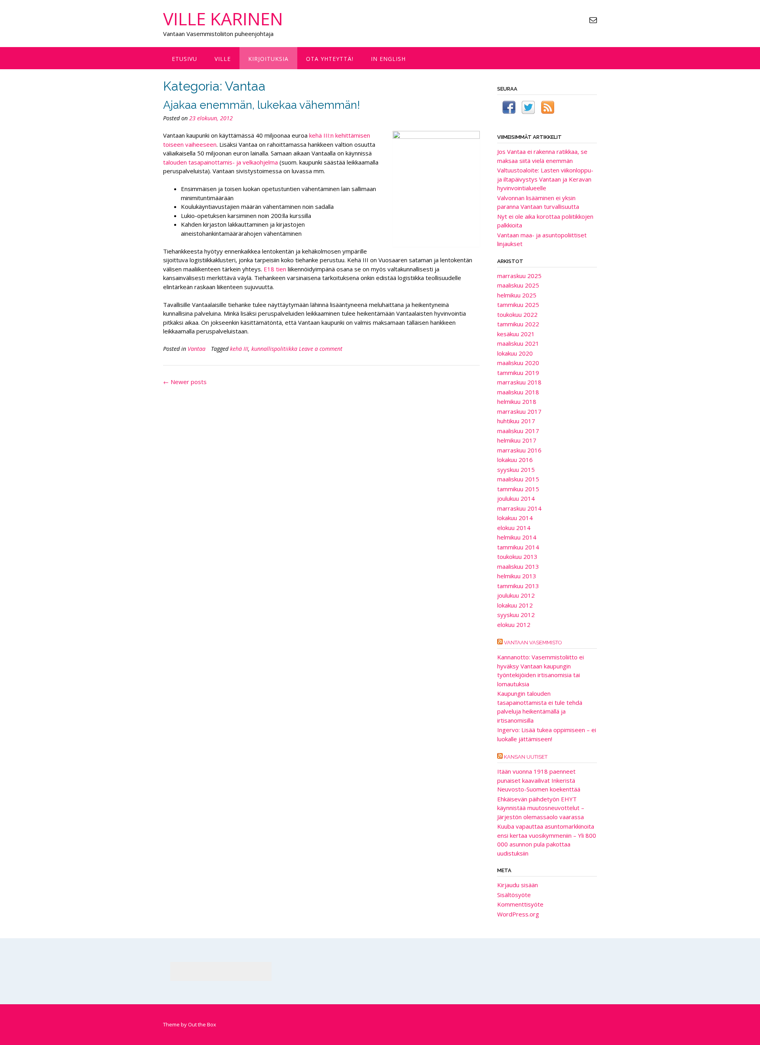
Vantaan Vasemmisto (533, 643)
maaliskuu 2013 (518, 566)
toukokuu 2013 (517, 556)
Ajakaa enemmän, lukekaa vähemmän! (261, 105)
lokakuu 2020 (515, 353)
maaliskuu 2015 (518, 479)
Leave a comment (320, 348)
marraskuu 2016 (519, 450)
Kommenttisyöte (520, 904)
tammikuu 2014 (518, 547)
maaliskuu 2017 (518, 431)
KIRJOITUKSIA (268, 58)
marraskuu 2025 (519, 276)
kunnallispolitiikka (274, 348)
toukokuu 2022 (517, 314)
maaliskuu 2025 (518, 285)
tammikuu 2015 (518, 489)
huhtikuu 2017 (516, 421)
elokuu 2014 (513, 528)
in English (388, 58)
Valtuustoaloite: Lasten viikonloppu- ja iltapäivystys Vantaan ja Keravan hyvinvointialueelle (545, 179)
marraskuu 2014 (519, 508)
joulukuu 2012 (516, 595)
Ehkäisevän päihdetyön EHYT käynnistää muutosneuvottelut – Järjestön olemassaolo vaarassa (540, 808)
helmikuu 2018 (516, 401)
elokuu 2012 (513, 625)
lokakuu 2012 (515, 605)
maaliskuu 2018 (518, 392)
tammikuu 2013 (518, 586)
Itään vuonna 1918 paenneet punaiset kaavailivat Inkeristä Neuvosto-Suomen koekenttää (538, 780)
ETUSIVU (184, 58)
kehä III (239, 348)
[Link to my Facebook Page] (508, 108)
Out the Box (202, 1024)
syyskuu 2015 (516, 469)
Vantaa (196, 348)
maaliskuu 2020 (518, 363)
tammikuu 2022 (518, 324)
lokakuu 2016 (515, 460)
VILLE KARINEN (223, 18)
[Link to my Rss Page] (547, 108)
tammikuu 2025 (518, 305)
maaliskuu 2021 (518, 343)
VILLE (223, 58)
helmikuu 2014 (516, 537)
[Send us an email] (593, 20)
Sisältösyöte (514, 895)
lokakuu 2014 (515, 518)
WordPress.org (518, 914)
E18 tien (274, 269)
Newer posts (185, 382)
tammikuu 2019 (518, 373)
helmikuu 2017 (516, 440)
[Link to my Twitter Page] (528, 108)
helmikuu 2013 (516, 576)
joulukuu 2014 (516, 498)
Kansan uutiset (525, 757)
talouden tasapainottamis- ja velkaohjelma (220, 162)
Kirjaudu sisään (517, 885)
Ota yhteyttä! (329, 58)
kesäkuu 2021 (516, 334)
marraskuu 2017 (519, 411)
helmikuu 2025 (516, 295)
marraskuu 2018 (519, 382)
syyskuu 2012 (516, 615)
